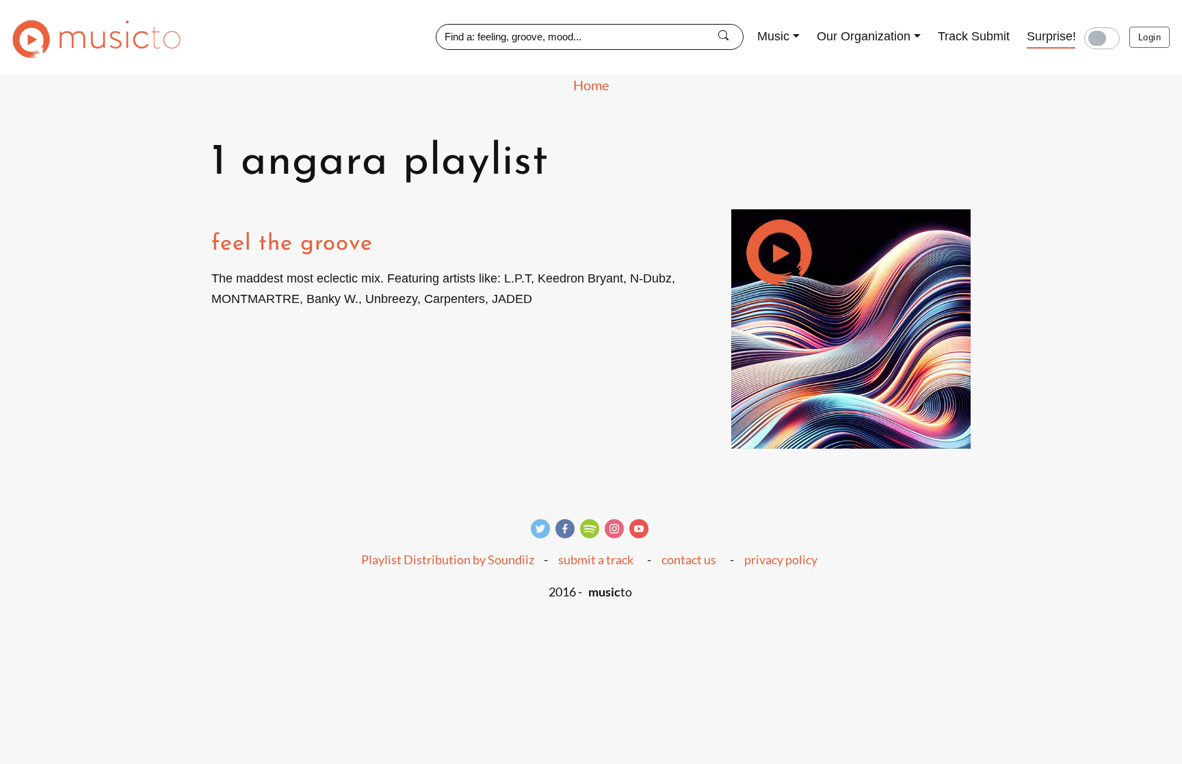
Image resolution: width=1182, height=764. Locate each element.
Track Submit (974, 36)
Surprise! (1051, 36)
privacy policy (780, 559)
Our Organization (863, 36)
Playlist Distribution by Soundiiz (447, 559)
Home (591, 85)
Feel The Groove (292, 244)
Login (1149, 37)
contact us (688, 559)
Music (773, 36)
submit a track (595, 559)
